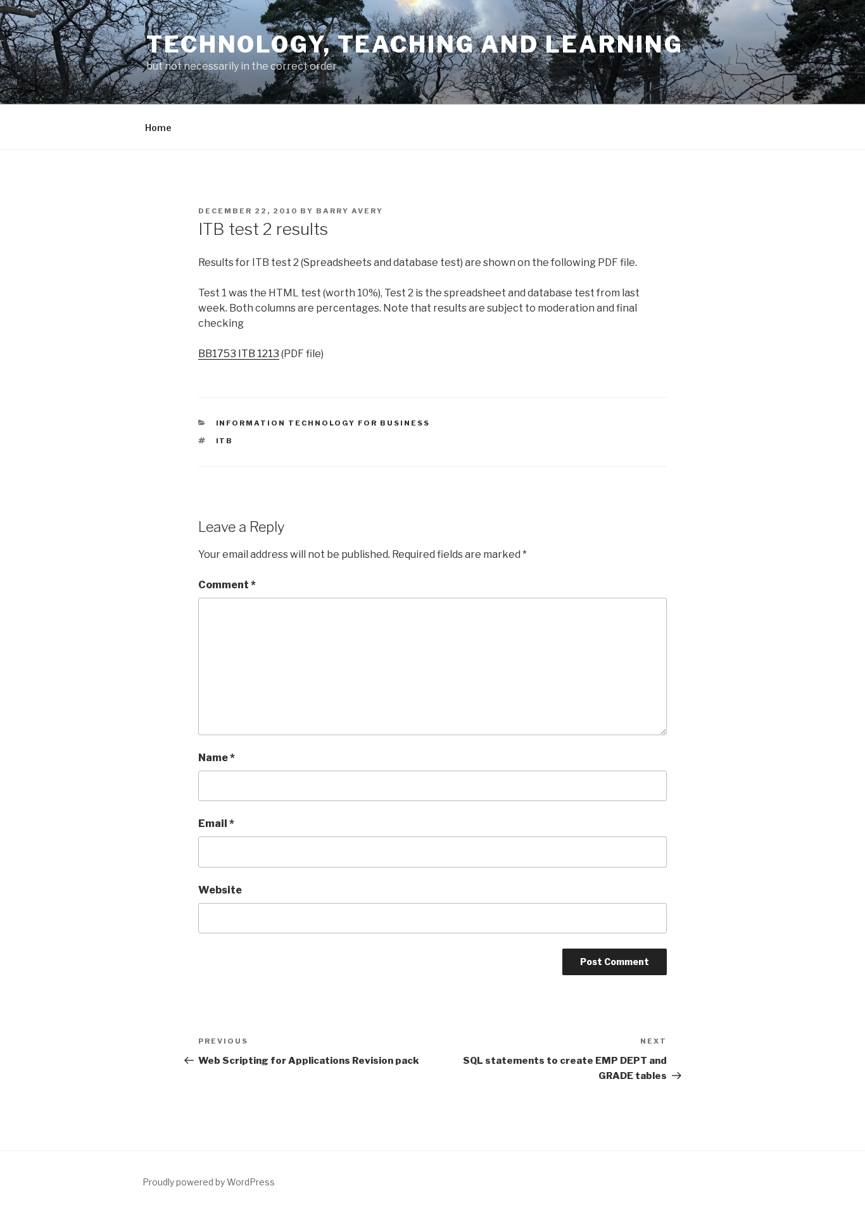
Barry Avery (349, 210)
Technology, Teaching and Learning (414, 44)
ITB (225, 440)
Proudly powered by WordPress (208, 1182)
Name (216, 758)
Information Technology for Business (323, 423)
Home (158, 127)
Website (220, 890)
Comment (227, 585)
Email (216, 823)
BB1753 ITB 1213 (238, 354)
